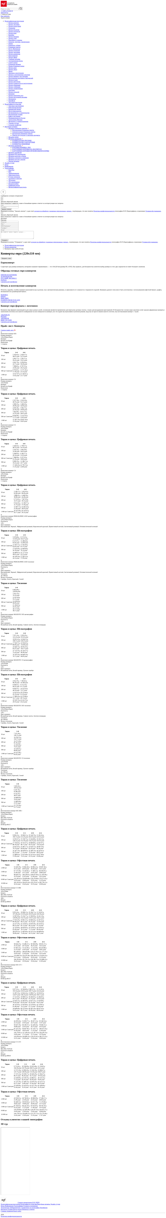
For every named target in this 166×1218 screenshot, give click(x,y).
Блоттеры (11, 90)
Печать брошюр (13, 36)
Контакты (4, 1209)
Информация (9, 166)
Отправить (5, 240)
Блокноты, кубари (14, 45)
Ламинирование (13, 173)
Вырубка (11, 170)
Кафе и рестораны (14, 116)
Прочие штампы (13, 161)
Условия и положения (30, 1206)
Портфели (11, 100)
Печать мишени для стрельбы (18, 76)
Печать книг (12, 33)
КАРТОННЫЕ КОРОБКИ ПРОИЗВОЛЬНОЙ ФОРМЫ (30, 151)
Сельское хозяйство (14, 125)
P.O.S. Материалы (14, 49)
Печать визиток (13, 23)
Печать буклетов (13, 30)
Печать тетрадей (13, 92)
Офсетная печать (14, 175)
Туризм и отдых (13, 123)
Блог (19, 1207)
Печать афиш (12, 57)
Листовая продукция (15, 102)
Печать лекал (12, 69)
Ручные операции (14, 177)
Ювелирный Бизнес (15, 107)
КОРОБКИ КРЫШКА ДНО (21, 147)
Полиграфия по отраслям (13, 104)
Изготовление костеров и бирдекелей (20, 78)
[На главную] (9, 6)
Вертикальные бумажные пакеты (23, 130)
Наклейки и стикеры (15, 40)
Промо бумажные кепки (16, 66)
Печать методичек (14, 81)
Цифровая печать (14, 185)
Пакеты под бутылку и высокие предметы (26, 135)
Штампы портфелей (15, 152)
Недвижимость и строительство (18, 113)
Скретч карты (12, 62)
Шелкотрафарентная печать (17, 187)
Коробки (11, 35)
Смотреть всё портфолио (9, 282)
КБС (9, 171)
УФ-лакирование (14, 182)
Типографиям (9, 168)
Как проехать (5, 16)
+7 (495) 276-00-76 (7, 11)
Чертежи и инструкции (16, 73)
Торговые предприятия (16, 106)
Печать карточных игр (15, 95)
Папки (10, 43)
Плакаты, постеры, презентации (19, 42)
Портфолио (43, 1207)
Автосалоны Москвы (15, 120)
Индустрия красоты (14, 111)
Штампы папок (13, 137)
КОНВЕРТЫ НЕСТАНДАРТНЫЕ (23, 142)
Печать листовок (14, 24)
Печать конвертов (14, 54)
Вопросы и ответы (28, 1209)
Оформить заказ (6, 258)
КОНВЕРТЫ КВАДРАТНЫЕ (22, 140)
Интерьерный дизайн (15, 114)
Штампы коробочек (15, 145)
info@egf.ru (4, 12)
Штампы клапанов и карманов (18, 158)
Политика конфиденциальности (104, 211)
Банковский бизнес (14, 109)
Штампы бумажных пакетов (17, 128)
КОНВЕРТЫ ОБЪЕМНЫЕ (21, 144)
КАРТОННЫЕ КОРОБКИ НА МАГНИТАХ (27, 149)
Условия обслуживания (153, 211)
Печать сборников (14, 85)
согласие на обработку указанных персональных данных (53, 211)
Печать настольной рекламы (17, 97)
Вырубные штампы (11, 126)
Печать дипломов (14, 52)
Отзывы (10, 1209)
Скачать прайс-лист (7, 330)
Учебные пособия (14, 59)
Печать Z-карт (13, 80)
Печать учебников (14, 87)
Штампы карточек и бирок (17, 156)
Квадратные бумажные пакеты (22, 133)
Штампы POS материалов (16, 154)
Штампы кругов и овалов (16, 159)
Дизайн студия (9, 163)
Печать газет (12, 38)
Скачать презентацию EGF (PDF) (29, 1202)
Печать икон (12, 68)
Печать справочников (15, 88)
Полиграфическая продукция (14, 21)
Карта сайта (17, 1211)
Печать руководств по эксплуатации (20, 83)
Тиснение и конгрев (15, 178)
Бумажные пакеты (14, 47)
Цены (6, 165)
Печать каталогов (14, 31)
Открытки (11, 28)
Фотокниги (12, 99)
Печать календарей (14, 26)
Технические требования (9, 1207)
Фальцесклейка (13, 184)
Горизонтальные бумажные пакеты (23, 132)
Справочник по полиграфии (30, 1207)
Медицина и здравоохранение (18, 121)
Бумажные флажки (14, 64)
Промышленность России (16, 118)
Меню (10, 71)
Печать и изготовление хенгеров (19, 75)
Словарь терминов (7, 1211)
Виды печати (17, 1209)
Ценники (11, 94)
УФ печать (11, 180)
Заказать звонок (6, 209)
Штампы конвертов (15, 139)
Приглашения (12, 56)
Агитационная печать (15, 61)
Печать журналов (14, 50)
